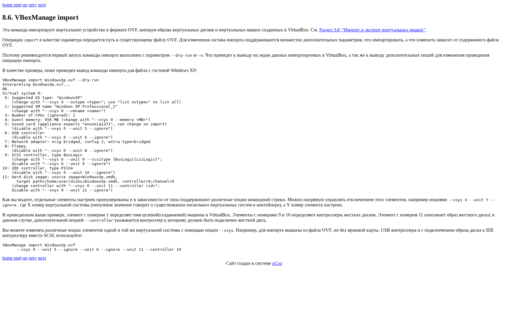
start (17, 4)
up (25, 4)
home (8, 4)
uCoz (277, 263)
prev (33, 4)
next (42, 4)
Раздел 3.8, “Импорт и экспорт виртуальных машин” (372, 29)
